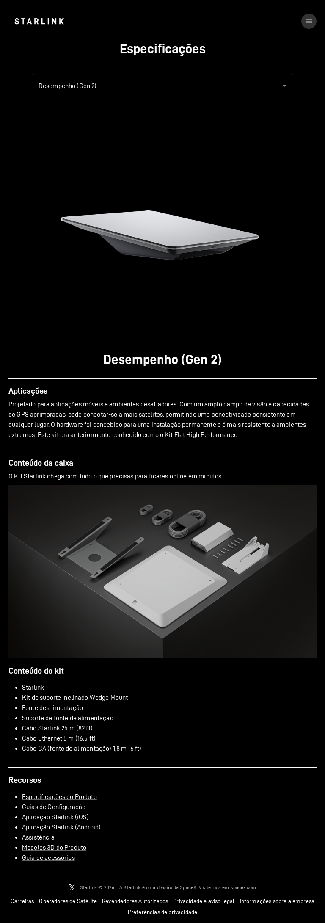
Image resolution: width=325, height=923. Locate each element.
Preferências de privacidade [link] (163, 912)
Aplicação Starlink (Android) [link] (61, 827)
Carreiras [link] (22, 901)
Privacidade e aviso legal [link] (203, 901)
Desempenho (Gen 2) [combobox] (68, 85)
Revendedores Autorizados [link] (135, 901)
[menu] (309, 21)
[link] (39, 21)
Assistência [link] (38, 837)
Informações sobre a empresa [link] (277, 901)
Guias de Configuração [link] (53, 806)
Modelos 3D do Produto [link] (54, 847)
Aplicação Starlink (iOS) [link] (55, 817)
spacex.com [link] (243, 887)
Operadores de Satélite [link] (68, 901)
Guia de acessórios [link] (48, 857)
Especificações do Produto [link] (59, 796)
